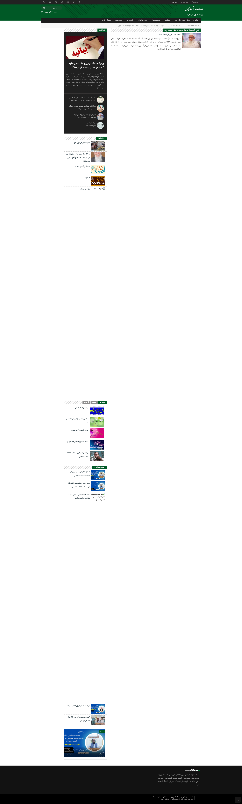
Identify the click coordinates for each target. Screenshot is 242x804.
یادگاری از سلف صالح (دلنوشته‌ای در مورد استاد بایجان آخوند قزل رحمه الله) (78, 158)
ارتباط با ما (184, 2)
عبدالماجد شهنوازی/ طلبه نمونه (78, 705)
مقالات (167, 20)
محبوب (102, 402)
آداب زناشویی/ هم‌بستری (79, 430)
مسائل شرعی (106, 20)
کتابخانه (130, 20)
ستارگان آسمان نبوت (82, 166)
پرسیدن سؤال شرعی (81, 407)
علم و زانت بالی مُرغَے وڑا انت (170, 34)
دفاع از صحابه (85, 189)
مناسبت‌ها (156, 20)
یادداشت (118, 20)
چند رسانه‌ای (142, 20)
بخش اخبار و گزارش (182, 20)
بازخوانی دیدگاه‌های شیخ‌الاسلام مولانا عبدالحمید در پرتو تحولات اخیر (85, 116)
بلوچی (174, 2)
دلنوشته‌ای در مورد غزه (82, 142)
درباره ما (195, 2)
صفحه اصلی (175, 25)
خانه (196, 20)
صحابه (87, 177)
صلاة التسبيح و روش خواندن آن (77, 441)
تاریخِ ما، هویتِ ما (91, 125)
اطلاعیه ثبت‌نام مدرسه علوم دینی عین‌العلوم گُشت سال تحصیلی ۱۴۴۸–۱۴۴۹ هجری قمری (82, 99)
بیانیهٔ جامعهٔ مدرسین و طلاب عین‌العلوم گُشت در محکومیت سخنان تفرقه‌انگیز (86, 66)
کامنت (86, 402)
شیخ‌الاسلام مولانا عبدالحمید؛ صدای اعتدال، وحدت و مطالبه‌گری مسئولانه (82, 107)
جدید (94, 402)
